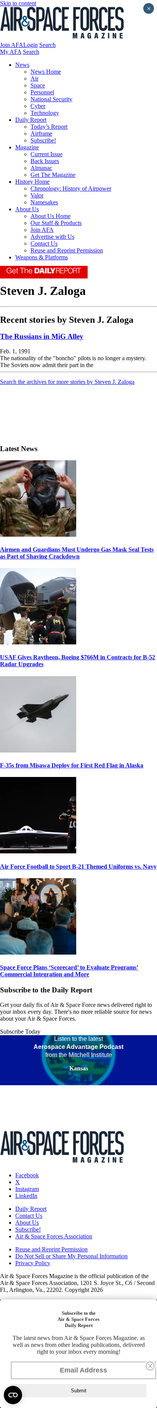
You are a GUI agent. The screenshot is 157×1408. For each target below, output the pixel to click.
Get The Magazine (52, 175)
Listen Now (78, 1081)
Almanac (41, 168)
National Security (51, 99)
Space (37, 85)
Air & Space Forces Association (53, 1236)
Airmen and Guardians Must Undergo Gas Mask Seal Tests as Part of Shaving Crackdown (77, 553)
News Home (45, 71)
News (22, 64)
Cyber (37, 106)
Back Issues (44, 161)
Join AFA (11, 45)
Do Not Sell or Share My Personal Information (71, 1256)
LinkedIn (26, 1196)
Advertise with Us (52, 236)
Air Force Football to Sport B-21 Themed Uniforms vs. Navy (78, 866)
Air (34, 78)
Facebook (27, 1175)
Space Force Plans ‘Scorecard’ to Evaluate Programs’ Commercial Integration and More (69, 971)
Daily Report (30, 120)
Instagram (27, 1189)
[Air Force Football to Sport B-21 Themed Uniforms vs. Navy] (38, 851)
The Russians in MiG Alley (41, 336)
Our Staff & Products (56, 223)
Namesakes (44, 202)
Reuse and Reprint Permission (66, 250)
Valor (36, 195)
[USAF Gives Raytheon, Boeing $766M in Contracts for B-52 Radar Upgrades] (38, 642)
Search (47, 45)
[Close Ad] (150, 1366)
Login (30, 45)
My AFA (10, 52)
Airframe (41, 133)
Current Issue (46, 154)
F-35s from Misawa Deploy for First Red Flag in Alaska (71, 765)
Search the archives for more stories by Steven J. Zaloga (67, 382)
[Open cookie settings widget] (13, 1395)
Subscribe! (43, 140)
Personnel (42, 92)
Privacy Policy (32, 1263)
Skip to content (18, 3)
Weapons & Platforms (41, 257)
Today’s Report (48, 126)
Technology (44, 113)
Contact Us (44, 243)
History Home (32, 181)
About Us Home (50, 216)
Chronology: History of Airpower (70, 188)
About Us (27, 209)
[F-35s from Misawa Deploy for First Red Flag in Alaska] (38, 750)
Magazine (27, 147)
